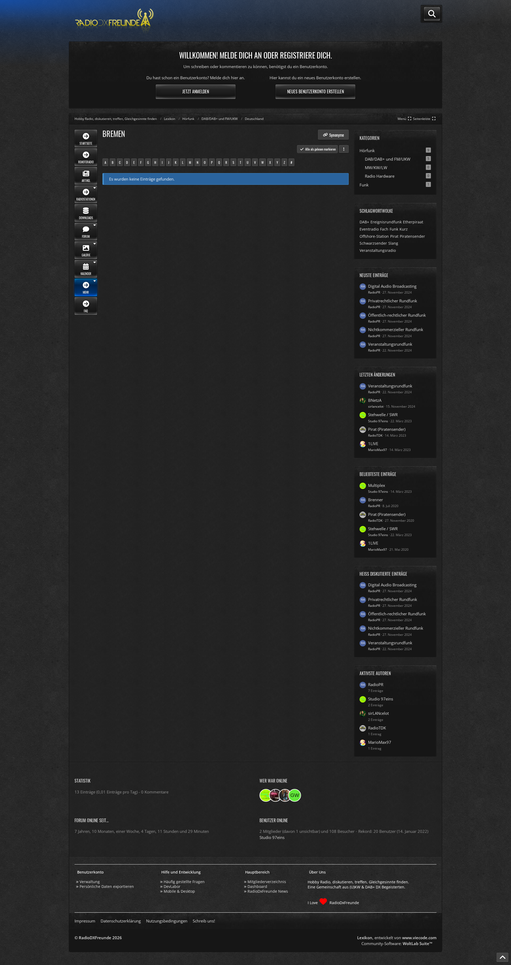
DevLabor (172, 886)
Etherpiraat (413, 221)
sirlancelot (376, 406)
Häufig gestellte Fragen (184, 881)
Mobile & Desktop (179, 891)
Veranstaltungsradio (378, 250)
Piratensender (412, 236)
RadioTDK (375, 435)
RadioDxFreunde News (268, 891)
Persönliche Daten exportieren (107, 886)
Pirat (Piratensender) (386, 429)
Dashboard (257, 886)
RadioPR (374, 292)
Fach (384, 229)
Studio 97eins (378, 421)
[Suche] (432, 13)
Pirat (394, 236)
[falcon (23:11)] (275, 795)
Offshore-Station (374, 236)
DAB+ (364, 221)
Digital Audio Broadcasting (392, 286)
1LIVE (373, 443)
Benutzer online (273, 820)
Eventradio (369, 229)
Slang (393, 243)
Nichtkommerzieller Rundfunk (395, 329)
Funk (394, 229)
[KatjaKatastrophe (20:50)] (285, 795)
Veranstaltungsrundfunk (390, 344)
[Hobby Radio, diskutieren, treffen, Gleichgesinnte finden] (114, 20)
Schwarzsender (373, 243)
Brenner (375, 499)
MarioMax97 (377, 450)
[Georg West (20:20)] (294, 795)
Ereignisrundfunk (386, 221)
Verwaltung (90, 881)
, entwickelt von (396, 937)
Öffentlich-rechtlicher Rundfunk (397, 315)
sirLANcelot (378, 713)
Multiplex (376, 485)
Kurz (403, 229)
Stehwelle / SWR (383, 414)
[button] (344, 149)
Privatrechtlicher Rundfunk (392, 300)
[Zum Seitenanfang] (502, 957)
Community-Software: (396, 943)
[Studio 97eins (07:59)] (265, 795)
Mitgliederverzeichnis (267, 881)
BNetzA (374, 400)
